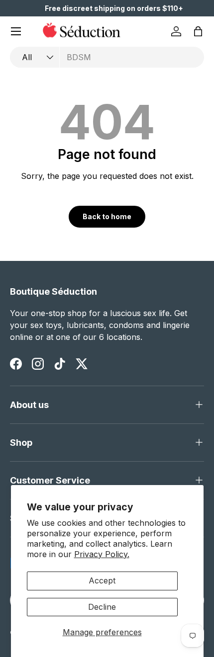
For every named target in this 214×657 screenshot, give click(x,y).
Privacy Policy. (101, 554)
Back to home (107, 216)
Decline (102, 607)
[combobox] (107, 57)
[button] (198, 31)
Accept (102, 580)
